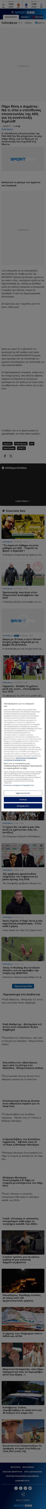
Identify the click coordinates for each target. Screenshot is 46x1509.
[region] (23, 755)
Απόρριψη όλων (23, 806)
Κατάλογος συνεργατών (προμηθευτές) (19, 785)
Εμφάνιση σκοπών (23, 793)
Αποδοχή (23, 799)
